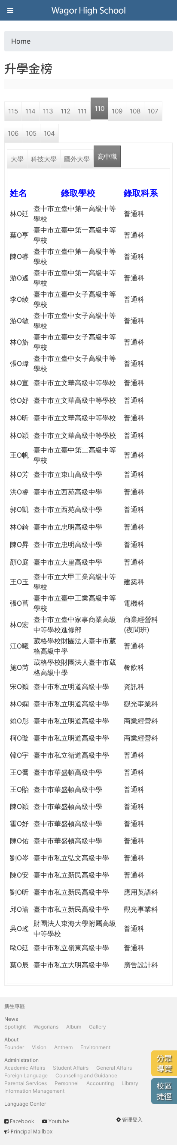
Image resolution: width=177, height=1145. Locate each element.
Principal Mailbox (31, 1131)
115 (13, 111)
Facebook (22, 1121)
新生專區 (14, 1006)
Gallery (97, 1026)
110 (99, 108)
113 (48, 111)
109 (117, 111)
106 (13, 133)
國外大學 (77, 159)
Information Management (34, 1091)
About (11, 1039)
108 (135, 111)
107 (153, 111)
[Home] (88, 10)
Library (130, 1083)
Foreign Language (26, 1075)
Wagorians (46, 1026)
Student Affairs (70, 1068)
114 (30, 111)
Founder (14, 1047)
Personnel (67, 1083)
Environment (95, 1047)
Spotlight (15, 1026)
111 (82, 111)
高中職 (107, 156)
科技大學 (44, 159)
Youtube (59, 1121)
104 (49, 133)
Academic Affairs (24, 1068)
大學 (17, 159)
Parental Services (25, 1083)
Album (73, 1026)
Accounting (100, 1083)
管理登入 (132, 1119)
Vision (39, 1047)
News (11, 1019)
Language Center (25, 1103)
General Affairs (114, 1068)
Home (21, 41)
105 (31, 133)
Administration (21, 1060)
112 (65, 111)
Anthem (63, 1047)
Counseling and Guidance (86, 1075)
